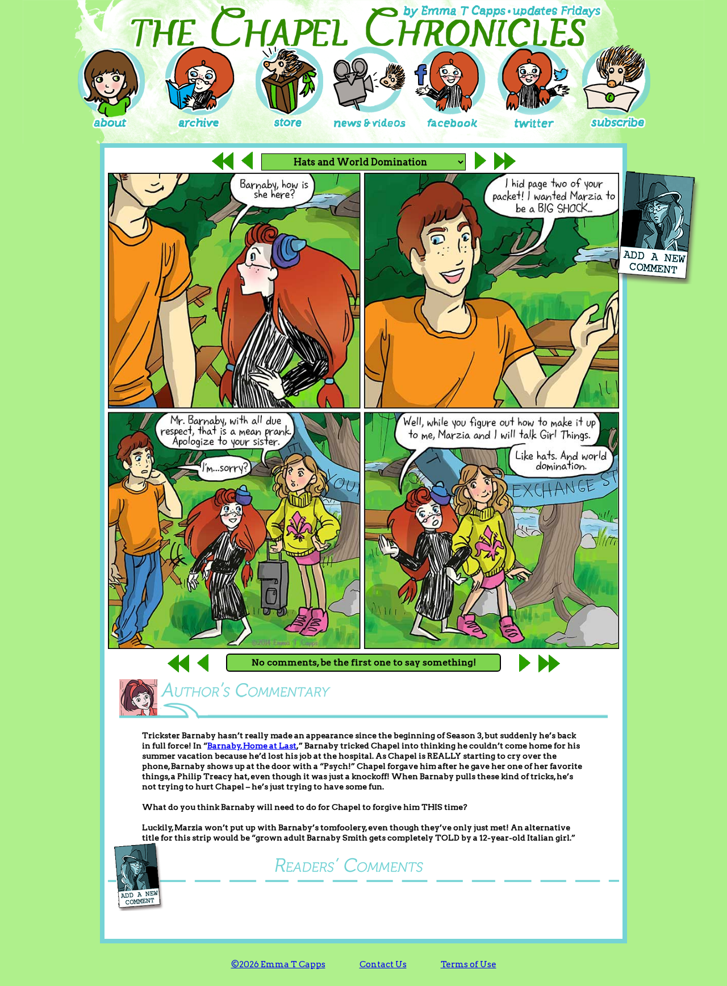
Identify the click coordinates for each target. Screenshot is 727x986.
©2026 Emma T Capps (278, 964)
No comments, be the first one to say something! (364, 662)
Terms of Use (468, 964)
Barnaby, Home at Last (251, 745)
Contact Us (383, 964)
